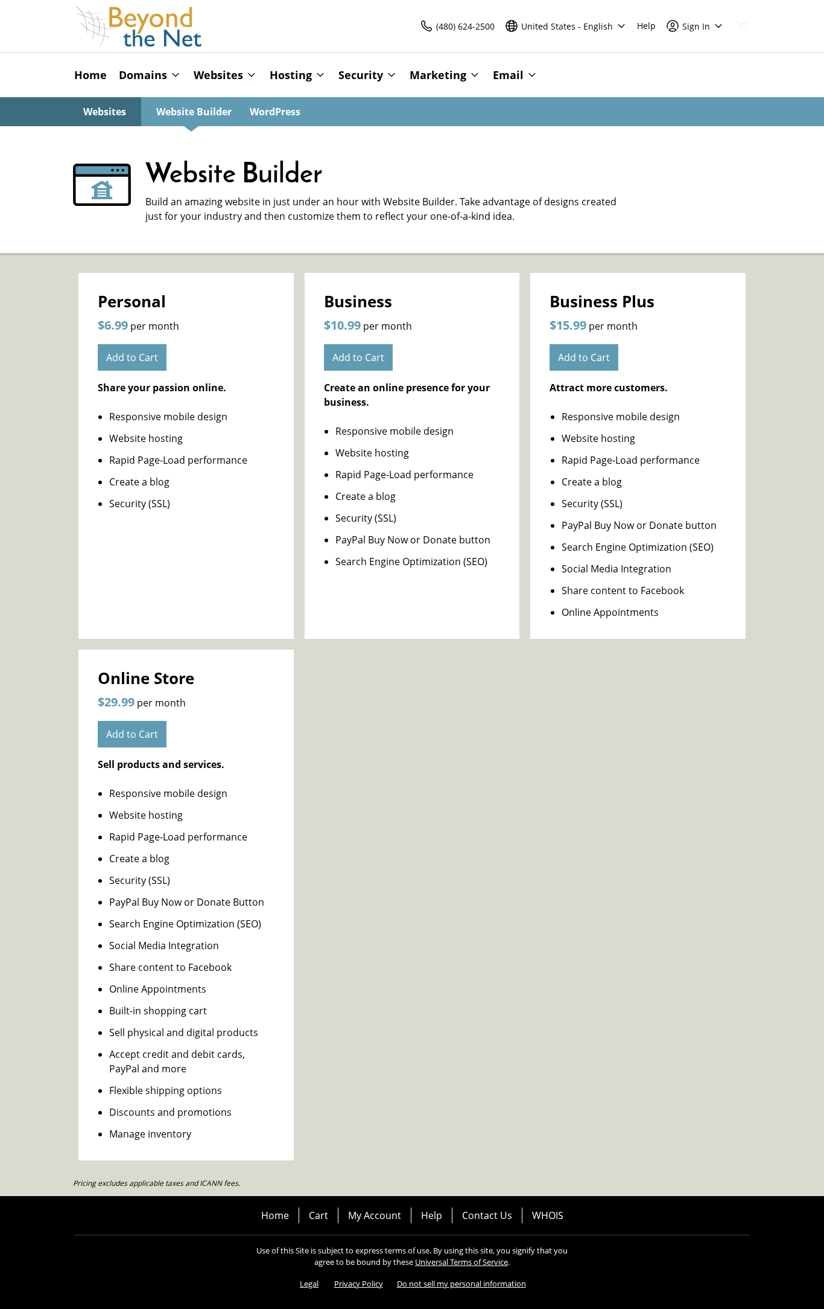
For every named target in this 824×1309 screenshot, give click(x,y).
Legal (309, 1283)
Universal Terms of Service (461, 1261)
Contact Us (487, 1215)
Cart (318, 1215)
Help (431, 1215)
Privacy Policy (358, 1283)
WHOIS (547, 1215)
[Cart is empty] (742, 26)
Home (275, 1215)
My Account (374, 1215)
